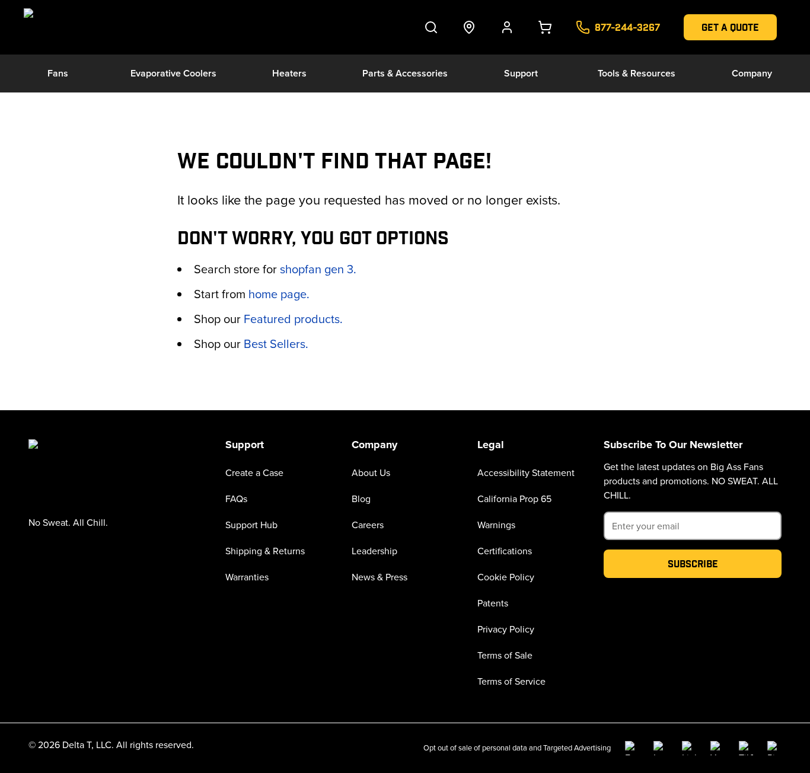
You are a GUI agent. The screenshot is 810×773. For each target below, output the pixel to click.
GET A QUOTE (730, 27)
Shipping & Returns (265, 550)
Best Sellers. (276, 343)
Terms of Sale (504, 655)
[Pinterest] (774, 748)
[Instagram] (660, 748)
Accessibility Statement (526, 472)
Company (752, 73)
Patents (492, 602)
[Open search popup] (431, 27)
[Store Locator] (469, 27)
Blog (361, 498)
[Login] (507, 27)
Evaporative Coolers (173, 73)
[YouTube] (717, 748)
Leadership (374, 550)
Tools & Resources (636, 73)
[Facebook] (632, 748)
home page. (279, 293)
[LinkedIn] (689, 748)
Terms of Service (511, 681)
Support (521, 73)
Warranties (247, 576)
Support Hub (251, 524)
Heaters (289, 73)
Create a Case (254, 472)
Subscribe (693, 563)
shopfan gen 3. (318, 268)
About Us (371, 472)
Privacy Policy (505, 628)
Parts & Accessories (405, 73)
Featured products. (293, 318)
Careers (368, 524)
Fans (57, 73)
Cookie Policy (505, 576)
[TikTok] (746, 748)
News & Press (379, 576)
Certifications (504, 550)
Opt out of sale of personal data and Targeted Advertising (517, 747)
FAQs (236, 498)
